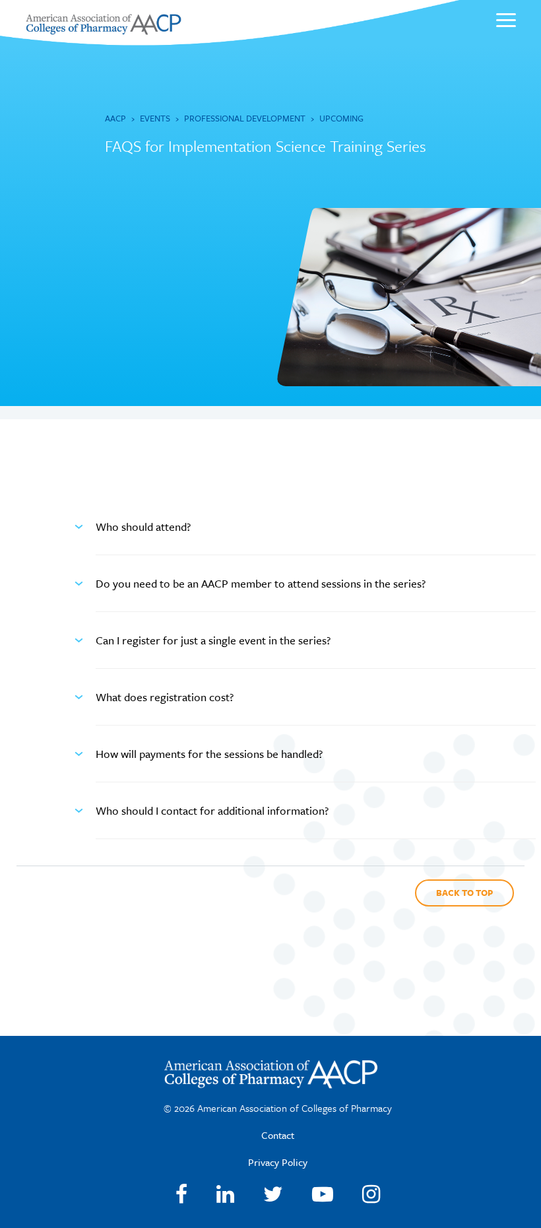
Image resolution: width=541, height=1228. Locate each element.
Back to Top (464, 892)
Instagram (371, 1194)
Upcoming (341, 118)
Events (155, 118)
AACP (115, 118)
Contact (277, 1135)
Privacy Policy (277, 1162)
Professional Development (244, 118)
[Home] (103, 30)
